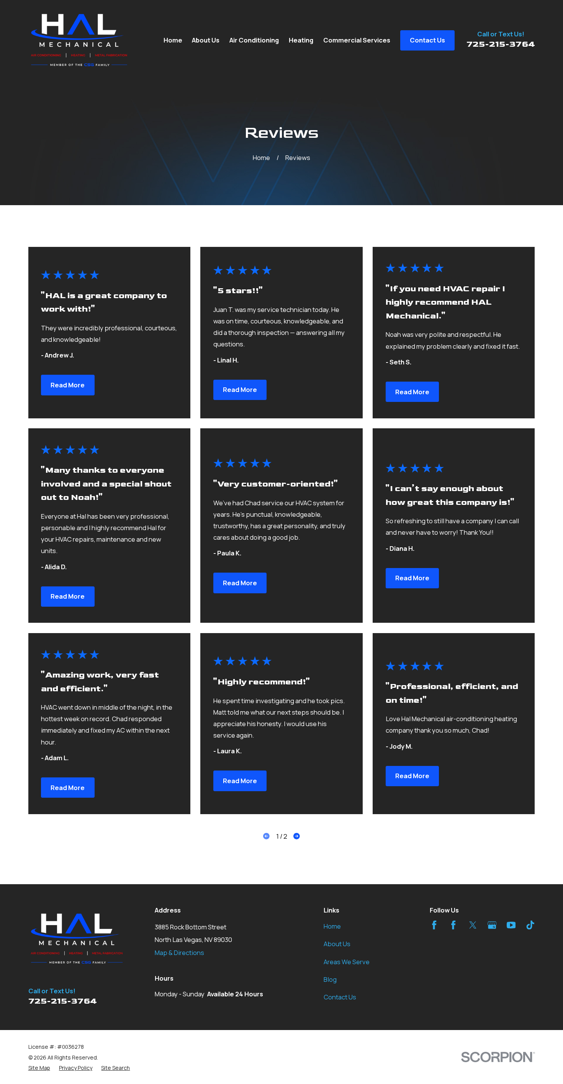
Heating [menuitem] (301, 40)
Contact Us (340, 997)
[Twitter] (472, 925)
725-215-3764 (500, 44)
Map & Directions (179, 952)
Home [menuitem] (173, 40)
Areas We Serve (347, 961)
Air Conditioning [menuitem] (254, 40)
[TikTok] (530, 925)
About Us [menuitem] (205, 40)
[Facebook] (434, 925)
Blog (330, 979)
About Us (337, 943)
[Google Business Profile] (492, 925)
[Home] (79, 41)
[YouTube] (511, 925)
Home (332, 926)
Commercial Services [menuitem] (356, 40)
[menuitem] (39, 1068)
